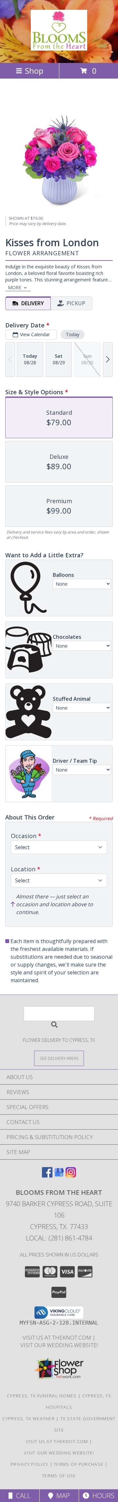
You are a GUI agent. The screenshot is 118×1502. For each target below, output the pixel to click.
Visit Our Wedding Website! (59, 1345)
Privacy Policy (29, 1464)
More (14, 287)
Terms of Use (59, 1476)
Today (72, 334)
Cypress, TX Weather (28, 1418)
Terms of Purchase (78, 1464)
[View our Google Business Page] (59, 1175)
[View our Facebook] (47, 1175)
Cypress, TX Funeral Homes (42, 1396)
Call (21, 1495)
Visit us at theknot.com (57, 1337)
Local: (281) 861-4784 (59, 1238)
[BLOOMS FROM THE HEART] (59, 47)
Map (61, 1495)
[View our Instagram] (71, 1175)
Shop (34, 70)
